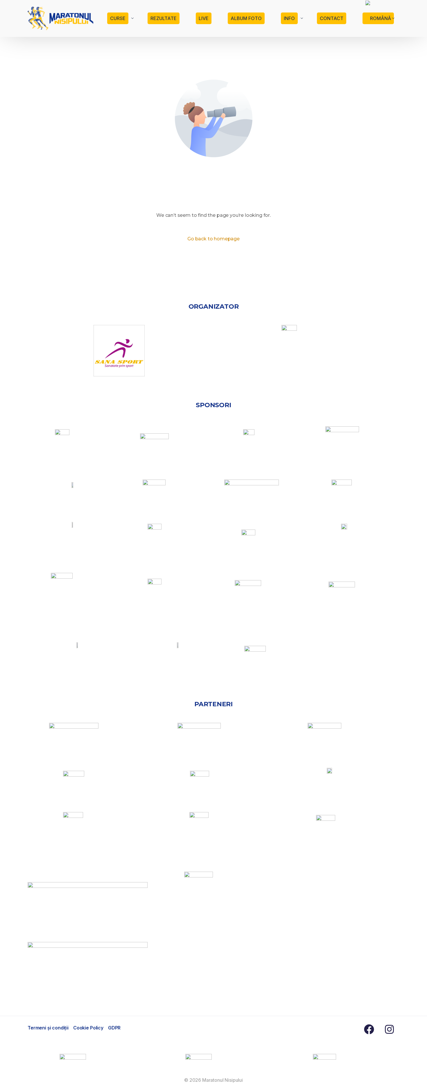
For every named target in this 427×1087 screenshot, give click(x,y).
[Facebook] (369, 1029)
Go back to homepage (213, 239)
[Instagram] (389, 1029)
